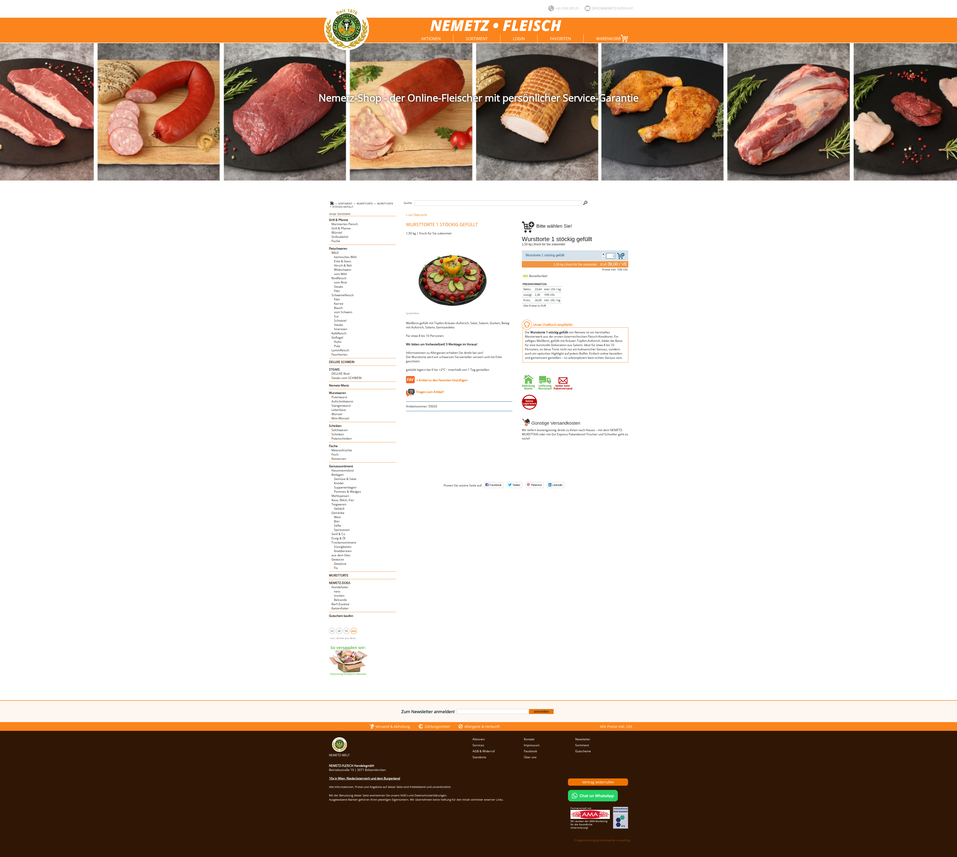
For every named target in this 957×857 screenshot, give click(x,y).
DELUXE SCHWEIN (341, 362)
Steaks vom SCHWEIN (346, 378)
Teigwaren (338, 504)
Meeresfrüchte (341, 450)
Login (519, 38)
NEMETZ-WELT (339, 755)
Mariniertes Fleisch (344, 224)
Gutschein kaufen (341, 616)
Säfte (337, 525)
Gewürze (337, 559)
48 (339, 631)
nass (337, 591)
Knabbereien (343, 551)
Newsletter (582, 739)
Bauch (338, 308)
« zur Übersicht (416, 215)
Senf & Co (338, 534)
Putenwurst (339, 397)
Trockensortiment (343, 542)
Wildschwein (342, 270)
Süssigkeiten (342, 547)
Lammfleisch (340, 350)
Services (478, 745)
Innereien (340, 329)
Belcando (340, 600)
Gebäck (339, 508)
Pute (337, 346)
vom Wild (340, 274)
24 (331, 631)
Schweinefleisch (342, 295)
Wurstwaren (337, 393)
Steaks (338, 287)
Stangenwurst (341, 405)
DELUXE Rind (340, 374)
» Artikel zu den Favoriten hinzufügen (442, 380)
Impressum (532, 745)
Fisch (334, 454)
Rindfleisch (338, 278)
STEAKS (334, 369)
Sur (336, 316)
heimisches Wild (345, 257)
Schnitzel (340, 320)
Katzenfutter (340, 608)
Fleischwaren (338, 248)
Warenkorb (608, 38)
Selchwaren (339, 430)
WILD (335, 253)
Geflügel (337, 337)
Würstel (336, 232)
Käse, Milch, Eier (342, 500)
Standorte (479, 757)
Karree (338, 303)
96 (346, 631)
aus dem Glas (340, 555)
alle (353, 631)
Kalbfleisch (338, 333)
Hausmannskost (342, 470)
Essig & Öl (338, 538)
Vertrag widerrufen (598, 782)
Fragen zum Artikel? (430, 392)
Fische (335, 241)
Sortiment (477, 38)
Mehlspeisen (340, 496)
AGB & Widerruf (484, 751)
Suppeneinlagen (345, 487)
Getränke (337, 513)
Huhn (337, 342)
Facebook (530, 751)
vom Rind (340, 282)
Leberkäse (338, 410)
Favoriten (560, 38)
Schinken (335, 426)
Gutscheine (583, 751)
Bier (337, 521)
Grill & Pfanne (338, 220)
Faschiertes (339, 354)
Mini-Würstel (340, 418)
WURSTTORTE (365, 203)
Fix (336, 568)
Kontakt (529, 739)
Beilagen (337, 475)
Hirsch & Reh (343, 265)
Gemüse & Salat (345, 479)
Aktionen (431, 38)
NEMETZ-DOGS (339, 583)
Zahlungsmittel (437, 726)
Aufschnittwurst (342, 401)
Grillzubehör (340, 237)
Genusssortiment (341, 466)
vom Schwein (343, 312)
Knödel (338, 483)
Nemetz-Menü (339, 385)
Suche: (408, 203)
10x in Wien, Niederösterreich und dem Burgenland (364, 778)
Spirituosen (342, 530)
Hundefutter (339, 587)
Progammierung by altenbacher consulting (602, 840)
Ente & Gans (342, 261)
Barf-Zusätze (340, 604)
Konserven (338, 459)
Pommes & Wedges (347, 491)
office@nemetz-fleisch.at (612, 8)
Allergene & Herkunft (482, 726)
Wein (337, 517)
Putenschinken (341, 438)
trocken (339, 595)
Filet (337, 291)
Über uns (530, 757)
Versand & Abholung (393, 726)
